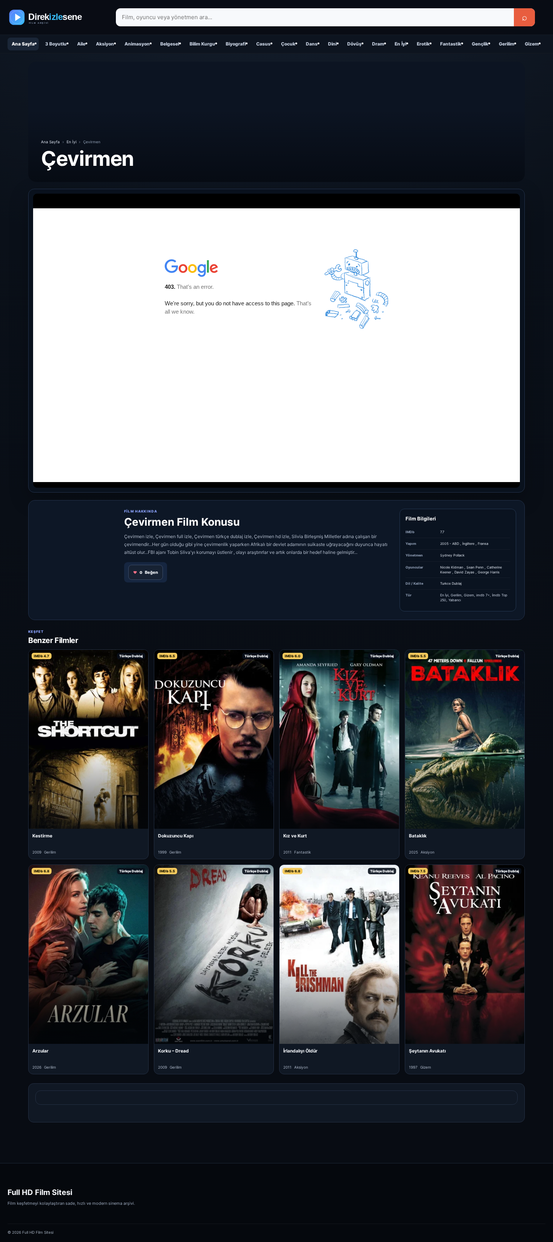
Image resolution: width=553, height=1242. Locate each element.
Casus (263, 44)
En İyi (400, 44)
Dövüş (354, 44)
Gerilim (506, 44)
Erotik (423, 44)
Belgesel (169, 44)
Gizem (532, 44)
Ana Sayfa (23, 44)
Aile (81, 44)
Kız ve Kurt (295, 836)
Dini (332, 44)
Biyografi (236, 44)
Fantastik (450, 44)
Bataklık (418, 836)
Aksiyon (105, 44)
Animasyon (137, 44)
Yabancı (454, 600)
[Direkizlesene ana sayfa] (56, 17)
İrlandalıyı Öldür (300, 1051)
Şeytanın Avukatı (427, 1051)
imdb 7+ (483, 595)
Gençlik (480, 44)
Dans (312, 44)
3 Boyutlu (56, 44)
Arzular (40, 1051)
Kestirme (42, 836)
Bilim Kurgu (202, 44)
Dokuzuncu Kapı (175, 836)
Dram (378, 44)
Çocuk (288, 44)
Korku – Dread (173, 1051)
